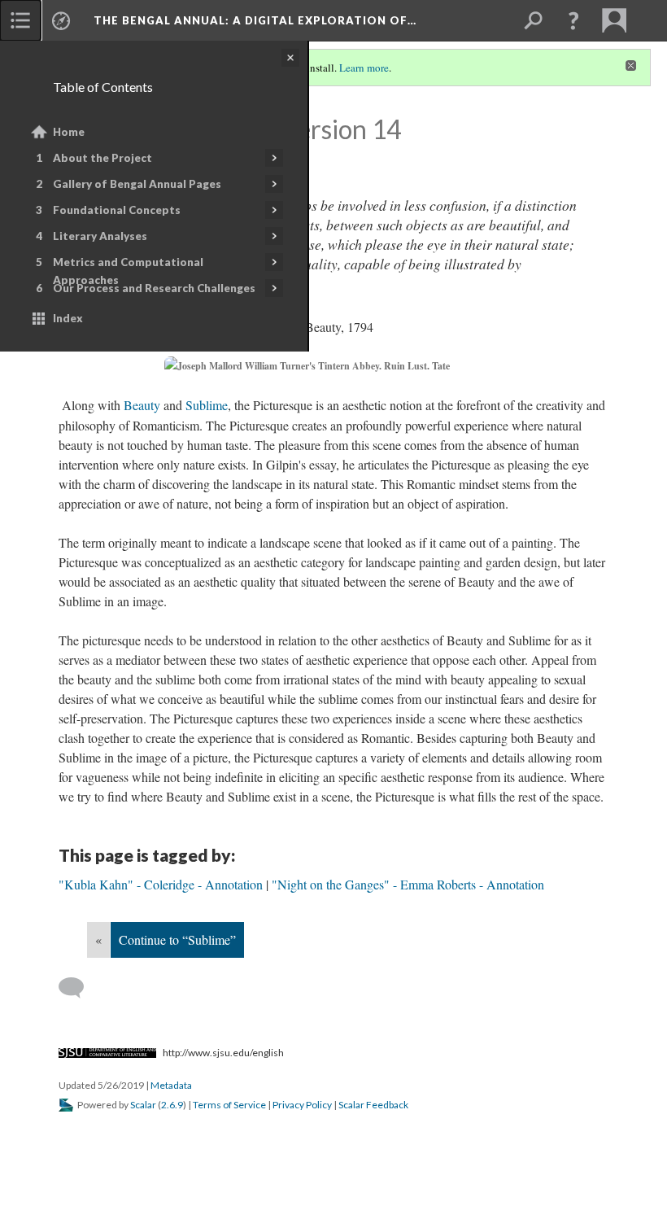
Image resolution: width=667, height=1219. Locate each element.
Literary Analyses (100, 235)
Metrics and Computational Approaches (128, 271)
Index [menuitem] (68, 318)
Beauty (142, 404)
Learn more (364, 67)
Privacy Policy (302, 1105)
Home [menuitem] (69, 131)
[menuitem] (20, 20)
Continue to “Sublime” (177, 939)
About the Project (102, 157)
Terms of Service (229, 1105)
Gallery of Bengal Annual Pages (137, 183)
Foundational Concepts (117, 209)
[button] (573, 20)
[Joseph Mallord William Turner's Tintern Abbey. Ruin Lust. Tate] (333, 366)
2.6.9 (172, 1105)
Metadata (171, 1085)
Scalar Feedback (373, 1105)
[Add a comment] (78, 987)
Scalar (143, 1105)
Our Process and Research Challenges (154, 288)
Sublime (206, 404)
